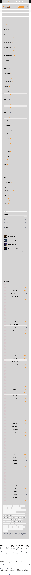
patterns (21, 525)
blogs (5, 515)
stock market (6, 177)
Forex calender (6, 96)
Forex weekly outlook (7, 143)
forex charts (6, 99)
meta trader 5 (24, 523)
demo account (6, 517)
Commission (6, 68)
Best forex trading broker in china (9, 50)
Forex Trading (7, 115)
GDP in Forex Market (7, 151)
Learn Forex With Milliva (8, 156)
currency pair (22, 515)
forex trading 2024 (7, 120)
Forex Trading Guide (7, 125)
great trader (14, 521)
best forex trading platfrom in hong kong (10, 513)
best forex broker (7, 29)
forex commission (18, 517)
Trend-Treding (6, 203)
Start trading (20, 6)
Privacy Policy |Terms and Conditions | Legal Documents (15, 564)
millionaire (5, 525)
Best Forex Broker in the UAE (8, 39)
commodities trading (7, 73)
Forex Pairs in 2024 (7, 107)
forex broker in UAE (7, 94)
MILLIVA (10, 525)
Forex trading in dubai (7, 521)
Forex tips (5, 519)
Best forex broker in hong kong (9, 37)
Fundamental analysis (7, 146)
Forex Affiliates (7, 86)
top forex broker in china (8, 185)
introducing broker (6, 523)
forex (13, 517)
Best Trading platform (21, 513)
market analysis (18, 523)
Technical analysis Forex (8, 182)
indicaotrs (19, 521)
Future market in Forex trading (9, 148)
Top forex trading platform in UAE (9, 190)
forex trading (16, 519)
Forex (5, 83)
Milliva (6, 164)
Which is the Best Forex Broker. (12, 244)
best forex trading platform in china (9, 55)
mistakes (14, 525)
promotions (6, 174)
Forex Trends (6, 135)
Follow (25, 219)
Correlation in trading (8, 78)
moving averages (7, 169)
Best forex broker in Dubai (8, 34)
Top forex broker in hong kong (8, 187)
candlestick (9, 515)
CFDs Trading (6, 65)
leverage (6, 159)
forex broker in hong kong (8, 91)
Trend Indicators (7, 200)
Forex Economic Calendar (8, 102)
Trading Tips (6, 198)
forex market (24, 517)
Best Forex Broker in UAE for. (12, 240)
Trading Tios (6, 195)
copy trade (6, 76)
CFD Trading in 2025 (7, 63)
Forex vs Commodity (7, 138)
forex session (6, 109)
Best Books (6, 26)
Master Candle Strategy (7, 161)
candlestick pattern (7, 60)
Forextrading (22, 519)
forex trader (11, 519)
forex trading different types (8, 122)
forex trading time (7, 133)
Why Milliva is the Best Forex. (12, 236)
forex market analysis (7, 104)
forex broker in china (7, 89)
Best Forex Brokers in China (8, 42)
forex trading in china (7, 128)
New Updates (6, 172)
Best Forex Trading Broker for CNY (9, 47)
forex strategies (6, 112)
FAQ (9, 517)
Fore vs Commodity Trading (8, 81)
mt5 (17, 525)
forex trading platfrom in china (8, 130)
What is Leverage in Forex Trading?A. (13, 248)
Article (6, 24)
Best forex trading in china (8, 52)
